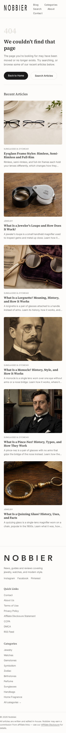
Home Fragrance (13, 697)
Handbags (9, 691)
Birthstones (10, 676)
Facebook (22, 578)
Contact (37, 13)
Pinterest (36, 578)
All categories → (12, 702)
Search (37, 9)
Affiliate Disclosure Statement (20, 616)
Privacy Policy (11, 610)
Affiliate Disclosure (50, 725)
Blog (35, 4)
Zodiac (7, 670)
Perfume (8, 681)
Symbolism (10, 665)
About (51, 9)
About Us (9, 600)
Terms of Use (11, 605)
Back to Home (16, 75)
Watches (8, 655)
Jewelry (8, 650)
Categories (50, 4)
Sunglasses (10, 686)
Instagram (9, 578)
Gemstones (10, 660)
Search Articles (44, 75)
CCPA (7, 621)
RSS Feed (9, 631)
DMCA (7, 626)
